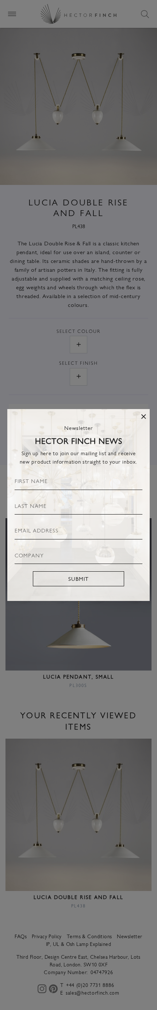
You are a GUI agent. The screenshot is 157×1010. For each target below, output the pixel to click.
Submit (78, 578)
